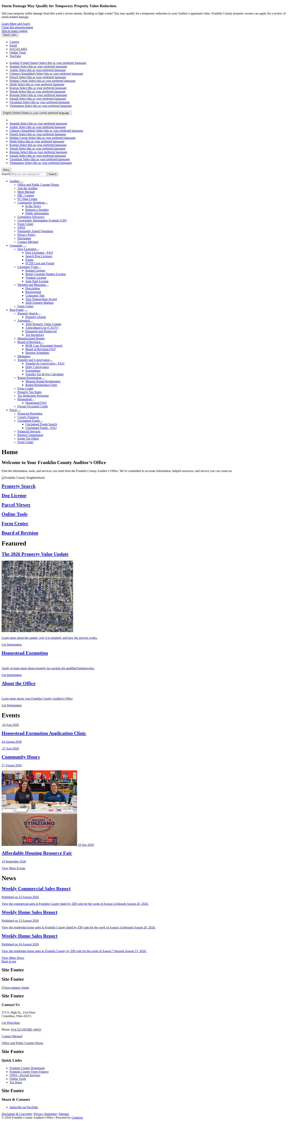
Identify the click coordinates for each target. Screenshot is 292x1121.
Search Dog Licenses (38, 256)
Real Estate (17, 309)
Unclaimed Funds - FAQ (41, 427)
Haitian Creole (42, 80)
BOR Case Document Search (43, 345)
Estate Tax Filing (28, 438)
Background (33, 292)
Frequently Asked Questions (35, 231)
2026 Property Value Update (43, 324)
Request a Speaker (37, 209)
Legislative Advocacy (31, 217)
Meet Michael (26, 191)
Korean (38, 88)
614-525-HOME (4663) (26, 1029)
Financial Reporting (29, 413)
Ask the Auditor (27, 188)
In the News (33, 206)
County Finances (28, 417)
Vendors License (35, 277)
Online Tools (18, 1078)
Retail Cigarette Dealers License (45, 274)
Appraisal (23, 320)
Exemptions (32, 370)
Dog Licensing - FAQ (39, 252)
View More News (13, 957)
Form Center (25, 224)
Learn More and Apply (16, 23)
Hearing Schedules (37, 352)
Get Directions (11, 1022)
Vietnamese (41, 105)
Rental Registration (29, 377)
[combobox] (37, 113)
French (38, 77)
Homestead (24, 399)
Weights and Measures (31, 284)
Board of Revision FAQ (40, 349)
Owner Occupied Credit (32, 406)
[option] (150, 63)
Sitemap (64, 1114)
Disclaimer (24, 238)
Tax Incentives (34, 335)
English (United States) (48, 63)
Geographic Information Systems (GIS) (42, 220)
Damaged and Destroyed (41, 331)
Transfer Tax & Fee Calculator (44, 374)
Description (32, 288)
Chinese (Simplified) (46, 73)
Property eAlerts (35, 317)
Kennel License (35, 270)
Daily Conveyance (37, 367)
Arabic (38, 70)
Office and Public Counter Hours (38, 184)
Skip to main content (14, 31)
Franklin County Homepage (27, 1068)
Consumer (16, 245)
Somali (38, 98)
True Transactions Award (41, 299)
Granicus (77, 1117)
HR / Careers (25, 195)
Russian (38, 95)
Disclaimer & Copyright (17, 1114)
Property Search (27, 313)
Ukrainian (40, 102)
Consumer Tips (34, 295)
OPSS (21, 227)
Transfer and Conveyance (33, 360)
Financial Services (28, 431)
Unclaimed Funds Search (41, 424)
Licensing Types (27, 267)
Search (6, 174)
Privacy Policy (26, 234)
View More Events (13, 868)
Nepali (38, 91)
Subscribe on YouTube (24, 1107)
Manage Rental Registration (42, 381)
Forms (29, 259)
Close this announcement (17, 27)
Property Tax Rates (29, 392)
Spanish (38, 66)
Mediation (23, 356)
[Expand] (21, 182)
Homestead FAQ (36, 402)
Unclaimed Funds (28, 420)
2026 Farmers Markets (39, 302)
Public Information (37, 213)
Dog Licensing (26, 249)
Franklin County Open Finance (29, 1071)
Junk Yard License (36, 281)
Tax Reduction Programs (33, 395)
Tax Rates (16, 1082)
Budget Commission (30, 435)
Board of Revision (29, 342)
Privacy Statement (45, 1114)
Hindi (37, 84)
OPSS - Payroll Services (25, 1075)
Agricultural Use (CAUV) (41, 327)
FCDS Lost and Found (39, 263)
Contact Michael (27, 242)
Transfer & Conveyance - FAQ (44, 363)
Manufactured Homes (31, 338)
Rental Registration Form (41, 385)
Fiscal (13, 410)
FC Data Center (27, 199)
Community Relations (31, 202)
